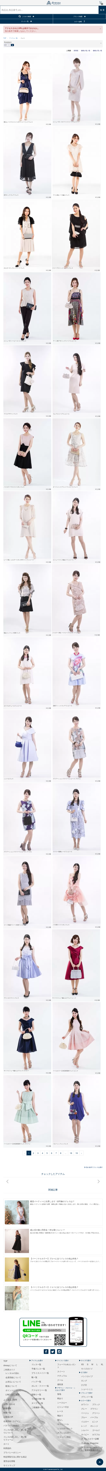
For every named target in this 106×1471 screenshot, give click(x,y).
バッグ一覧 (36, 1381)
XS (82, 1364)
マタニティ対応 (64, 1437)
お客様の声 (8, 1416)
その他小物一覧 (38, 1398)
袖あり (60, 1415)
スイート (61, 1371)
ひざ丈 (84, 1384)
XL (102, 1364)
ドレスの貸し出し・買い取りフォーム (15, 1438)
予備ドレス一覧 (38, 1368)
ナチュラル (62, 1375)
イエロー (85, 1421)
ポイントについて (13, 1390)
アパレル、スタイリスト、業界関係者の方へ (92, 1448)
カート (6, 1443)
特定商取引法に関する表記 (15, 1456)
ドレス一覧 (25, 21)
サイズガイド (87, 1368)
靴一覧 (34, 1377)
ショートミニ (87, 1389)
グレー (84, 1408)
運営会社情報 (9, 1461)
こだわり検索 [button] (26, 16)
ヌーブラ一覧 (37, 1403)
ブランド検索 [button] (78, 16)
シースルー (62, 1402)
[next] (98, 1181)
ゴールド (96, 1430)
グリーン (96, 1413)
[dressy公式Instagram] (59, 1351)
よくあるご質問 (10, 1399)
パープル (94, 1417)
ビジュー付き (63, 1406)
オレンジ (94, 1425)
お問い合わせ (9, 1404)
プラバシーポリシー (12, 1452)
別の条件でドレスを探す (94, 1167)
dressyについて (10, 1365)
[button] (101, 42)
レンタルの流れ (12, 1373)
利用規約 (7, 1448)
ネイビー (85, 1434)
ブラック (96, 1404)
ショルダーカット (65, 1428)
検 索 (102, 9)
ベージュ (85, 1413)
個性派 (60, 1384)
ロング (84, 1380)
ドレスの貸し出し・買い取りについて (15, 1431)
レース (60, 1411)
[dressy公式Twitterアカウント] (52, 1351)
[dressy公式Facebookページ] (46, 1351)
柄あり (60, 1398)
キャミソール (63, 1424)
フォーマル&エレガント (66, 1365)
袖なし (60, 1419)
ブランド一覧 (87, 1396)
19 (76, 1153)
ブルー (84, 1417)
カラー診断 (78, 21)
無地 (59, 1394)
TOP (4, 38)
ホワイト (85, 1404)
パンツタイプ (87, 1376)
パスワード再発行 (11, 1425)
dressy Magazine (90, 1443)
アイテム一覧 (13, 38)
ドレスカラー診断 (91, 1438)
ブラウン (94, 1408)
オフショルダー (64, 1432)
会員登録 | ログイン (12, 1421)
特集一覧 (7, 1412)
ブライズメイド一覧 (40, 1373)
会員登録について (13, 1377)
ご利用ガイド (9, 1369)
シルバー (85, 1430)
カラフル (96, 1434)
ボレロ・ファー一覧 (40, 1385)
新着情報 (7, 1408)
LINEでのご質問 (12, 1394)
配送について (11, 1386)
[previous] (8, 1181)
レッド (84, 1425)
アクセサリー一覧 (39, 1390)
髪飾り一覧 (36, 1394)
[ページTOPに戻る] (99, 1462)
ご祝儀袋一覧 (37, 1407)
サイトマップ (9, 1465)
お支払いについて (13, 1381)
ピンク (95, 1421)
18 (71, 1153)
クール (60, 1380)
